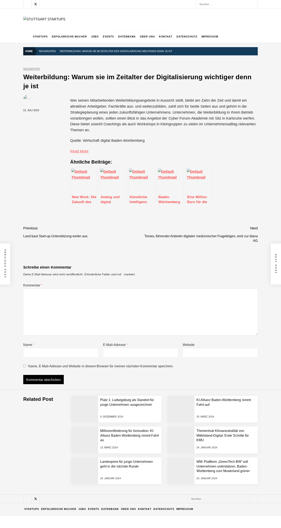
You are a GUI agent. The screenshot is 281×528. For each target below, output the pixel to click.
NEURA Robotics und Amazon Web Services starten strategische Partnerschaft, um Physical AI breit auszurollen (119, 369)
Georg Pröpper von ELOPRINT (66, 517)
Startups (40, 36)
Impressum (209, 36)
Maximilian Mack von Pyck (63, 451)
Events (108, 36)
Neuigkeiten (31, 69)
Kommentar (32, 285)
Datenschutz (186, 36)
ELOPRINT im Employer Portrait (67, 501)
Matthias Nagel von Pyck (62, 435)
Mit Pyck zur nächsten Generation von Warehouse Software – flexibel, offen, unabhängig (104, 484)
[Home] (27, 36)
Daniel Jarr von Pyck (59, 468)
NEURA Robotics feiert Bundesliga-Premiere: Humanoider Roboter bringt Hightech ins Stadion (107, 385)
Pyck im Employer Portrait (63, 418)
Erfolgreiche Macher (69, 36)
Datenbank (127, 36)
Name (28, 345)
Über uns (147, 36)
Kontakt (165, 36)
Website (189, 345)
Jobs (95, 36)
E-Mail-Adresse (115, 345)
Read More (79, 151)
